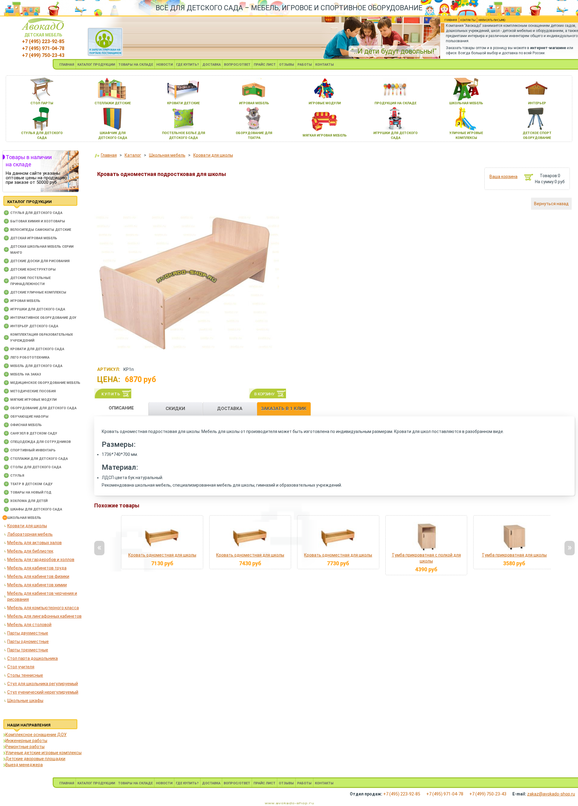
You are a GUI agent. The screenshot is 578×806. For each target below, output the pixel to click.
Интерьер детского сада (34, 326)
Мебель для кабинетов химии (37, 584)
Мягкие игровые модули (33, 400)
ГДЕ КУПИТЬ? (187, 65)
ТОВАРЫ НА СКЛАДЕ (135, 65)
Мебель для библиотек (30, 551)
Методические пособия (33, 391)
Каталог (133, 155)
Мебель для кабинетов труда (37, 568)
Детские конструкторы (33, 269)
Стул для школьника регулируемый (42, 683)
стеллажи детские (113, 103)
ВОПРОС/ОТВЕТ (237, 65)
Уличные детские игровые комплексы (43, 752)
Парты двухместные (27, 633)
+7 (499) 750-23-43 (43, 55)
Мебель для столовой (29, 624)
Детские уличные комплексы (38, 292)
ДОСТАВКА (211, 65)
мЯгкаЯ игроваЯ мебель (325, 135)
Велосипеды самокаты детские (40, 230)
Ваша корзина (503, 176)
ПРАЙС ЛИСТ (265, 65)
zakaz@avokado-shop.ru (551, 794)
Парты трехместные (27, 650)
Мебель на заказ (25, 374)
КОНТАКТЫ (324, 65)
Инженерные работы (26, 740)
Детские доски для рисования (40, 261)
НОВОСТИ (164, 65)
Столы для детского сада (35, 467)
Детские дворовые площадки (35, 758)
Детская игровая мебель (33, 238)
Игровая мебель (25, 301)
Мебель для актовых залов (34, 542)
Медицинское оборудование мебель (45, 383)
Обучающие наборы (29, 417)
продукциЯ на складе (395, 103)
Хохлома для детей (29, 501)
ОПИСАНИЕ (121, 408)
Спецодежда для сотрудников (40, 442)
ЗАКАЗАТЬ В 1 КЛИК (283, 408)
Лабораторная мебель (30, 534)
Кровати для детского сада (37, 349)
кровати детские (183, 103)
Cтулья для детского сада (36, 213)
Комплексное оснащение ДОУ (36, 734)
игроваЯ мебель (254, 103)
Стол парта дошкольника (32, 658)
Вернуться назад (551, 203)
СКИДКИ (175, 408)
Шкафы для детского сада (36, 509)
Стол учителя (20, 666)
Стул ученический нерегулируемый (42, 692)
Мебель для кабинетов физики (38, 576)
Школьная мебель (24, 518)
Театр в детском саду (31, 484)
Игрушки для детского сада (37, 309)
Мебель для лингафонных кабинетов (44, 616)
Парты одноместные (28, 641)
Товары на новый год (30, 492)
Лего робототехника (29, 357)
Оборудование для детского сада (43, 408)
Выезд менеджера (24, 764)
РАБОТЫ (304, 65)
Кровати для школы (27, 525)
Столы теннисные (25, 675)
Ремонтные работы (25, 746)
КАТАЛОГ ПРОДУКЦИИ (96, 65)
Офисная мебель (26, 425)
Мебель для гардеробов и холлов (40, 559)
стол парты (41, 103)
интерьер (537, 103)
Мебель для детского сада (36, 366)
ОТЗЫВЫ (286, 65)
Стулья (17, 476)
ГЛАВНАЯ (66, 65)
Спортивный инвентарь (33, 450)
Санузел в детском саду (33, 433)
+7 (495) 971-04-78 (43, 48)
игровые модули (325, 103)
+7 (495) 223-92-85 (43, 41)
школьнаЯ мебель (466, 103)
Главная (109, 155)
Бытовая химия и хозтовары (37, 221)
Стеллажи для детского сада (39, 459)
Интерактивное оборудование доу (43, 318)
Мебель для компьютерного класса (43, 607)
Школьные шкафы (25, 700)
